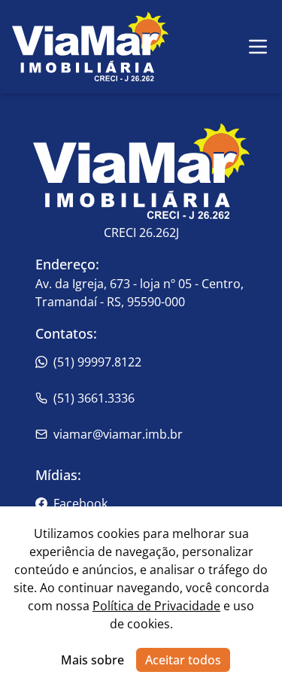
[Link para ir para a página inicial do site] (90, 46)
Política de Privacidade (156, 605)
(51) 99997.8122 (97, 362)
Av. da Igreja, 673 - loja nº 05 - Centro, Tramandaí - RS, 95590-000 (139, 292)
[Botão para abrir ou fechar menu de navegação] (258, 46)
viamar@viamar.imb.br (118, 434)
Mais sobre (92, 660)
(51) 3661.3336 (94, 398)
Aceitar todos (183, 660)
